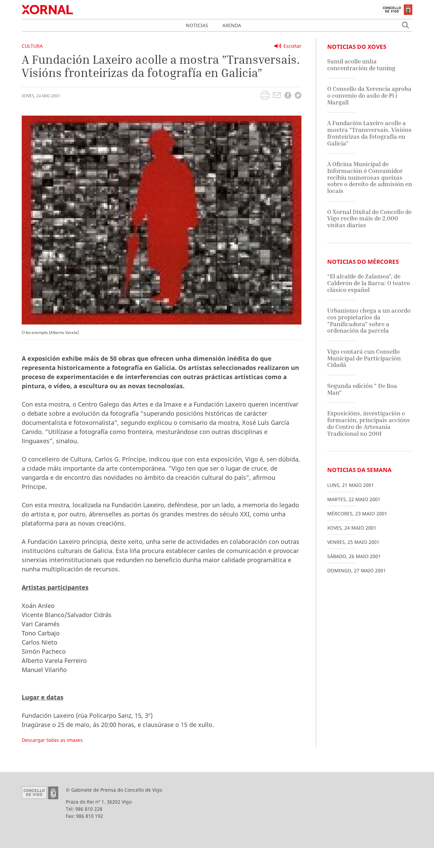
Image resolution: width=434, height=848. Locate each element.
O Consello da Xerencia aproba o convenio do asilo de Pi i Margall (369, 95)
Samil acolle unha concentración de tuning (361, 65)
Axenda (231, 25)
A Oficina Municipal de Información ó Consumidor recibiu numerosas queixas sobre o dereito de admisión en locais (369, 177)
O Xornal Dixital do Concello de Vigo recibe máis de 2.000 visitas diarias (369, 218)
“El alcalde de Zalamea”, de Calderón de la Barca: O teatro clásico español (368, 283)
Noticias (197, 25)
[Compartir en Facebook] (287, 96)
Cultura (32, 46)
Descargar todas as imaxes (52, 740)
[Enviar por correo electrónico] (277, 96)
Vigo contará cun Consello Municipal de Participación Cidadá (364, 358)
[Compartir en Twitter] (298, 96)
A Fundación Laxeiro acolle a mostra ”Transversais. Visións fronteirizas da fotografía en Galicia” (369, 132)
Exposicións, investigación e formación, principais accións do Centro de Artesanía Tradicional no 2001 (368, 423)
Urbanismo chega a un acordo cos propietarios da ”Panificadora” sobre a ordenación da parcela (369, 320)
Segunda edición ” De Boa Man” (362, 389)
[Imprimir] (265, 96)
